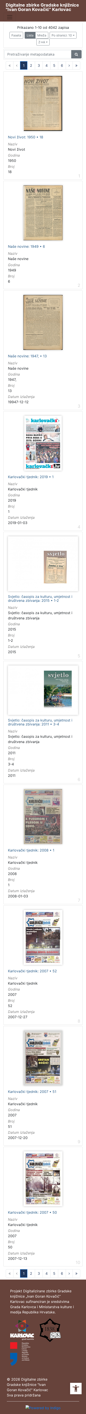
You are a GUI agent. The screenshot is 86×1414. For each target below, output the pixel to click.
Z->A (41, 42)
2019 (12, 500)
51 (10, 1126)
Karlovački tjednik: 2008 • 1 (31, 850)
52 (10, 1006)
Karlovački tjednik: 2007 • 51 (32, 1092)
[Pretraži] (76, 54)
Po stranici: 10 (62, 35)
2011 (11, 753)
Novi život (16, 149)
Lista (30, 35)
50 (10, 1247)
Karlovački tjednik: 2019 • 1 (31, 477)
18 (10, 172)
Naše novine (18, 259)
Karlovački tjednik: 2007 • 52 (32, 971)
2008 (12, 874)
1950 (12, 160)
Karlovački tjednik (23, 489)
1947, (12, 379)
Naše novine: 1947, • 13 (27, 356)
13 (10, 391)
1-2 (10, 640)
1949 (12, 270)
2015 (12, 629)
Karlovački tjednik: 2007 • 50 (32, 1213)
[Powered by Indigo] (43, 1407)
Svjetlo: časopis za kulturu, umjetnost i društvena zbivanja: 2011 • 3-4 (40, 722)
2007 (12, 994)
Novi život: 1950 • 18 (25, 137)
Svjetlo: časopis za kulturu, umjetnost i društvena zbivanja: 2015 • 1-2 (40, 598)
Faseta (16, 35)
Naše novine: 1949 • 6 (26, 247)
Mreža (41, 35)
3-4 (11, 764)
